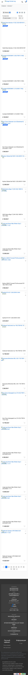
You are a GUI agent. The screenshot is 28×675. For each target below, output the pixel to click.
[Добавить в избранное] (25, 25)
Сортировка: (5, 16)
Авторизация (7, 647)
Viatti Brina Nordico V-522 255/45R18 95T (13, 48)
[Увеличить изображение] (25, 23)
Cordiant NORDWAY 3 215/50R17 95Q (12, 114)
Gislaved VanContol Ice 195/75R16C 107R (14, 351)
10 (14, 569)
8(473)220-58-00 (14, 588)
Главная (4, 6)
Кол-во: (21, 16)
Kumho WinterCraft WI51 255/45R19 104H (14, 181)
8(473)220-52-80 (14, 590)
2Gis (14, 604)
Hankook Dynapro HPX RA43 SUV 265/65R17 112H (11, 556)
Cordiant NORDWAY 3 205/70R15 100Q (13, 81)
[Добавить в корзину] (24, 51)
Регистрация (7, 645)
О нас (21, 643)
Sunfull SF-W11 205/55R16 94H (11, 318)
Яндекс (14, 606)
